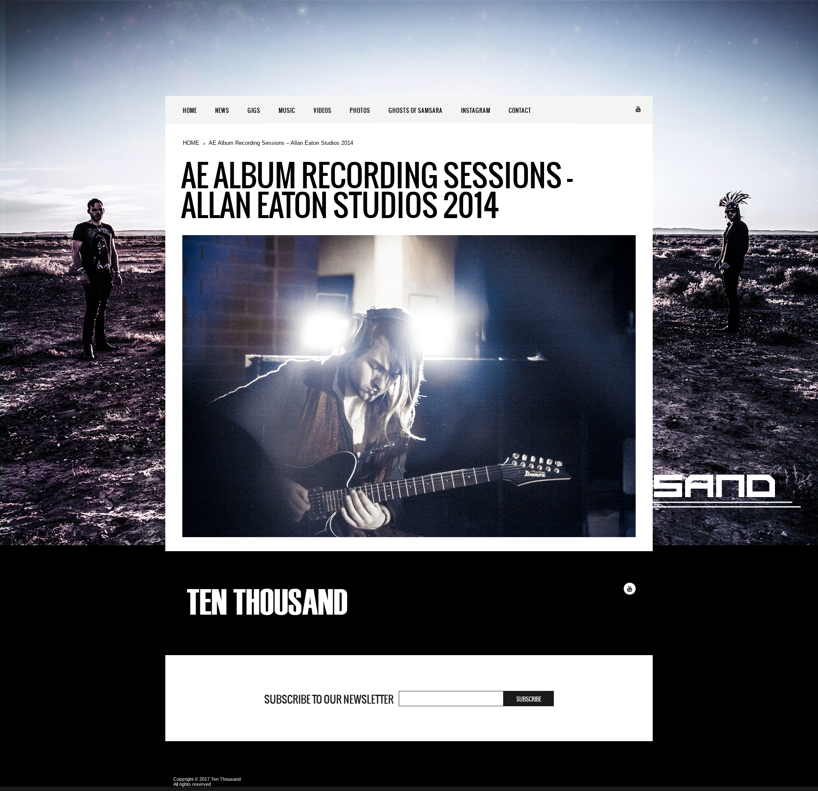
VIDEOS (322, 110)
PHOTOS (360, 110)
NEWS (222, 110)
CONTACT (520, 110)
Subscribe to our (329, 699)
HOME (190, 110)
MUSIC (287, 110)
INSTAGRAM (475, 110)
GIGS (254, 110)
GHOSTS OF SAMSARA (416, 110)
